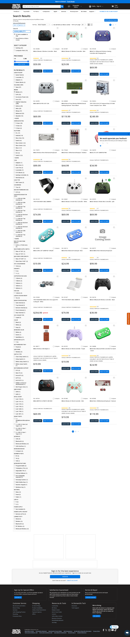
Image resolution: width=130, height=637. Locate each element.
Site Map (54, 622)
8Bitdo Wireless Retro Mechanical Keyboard (45, 152)
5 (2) (17, 502)
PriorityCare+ (74, 11)
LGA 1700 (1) (19, 411)
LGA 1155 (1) (19, 404)
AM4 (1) (18, 391)
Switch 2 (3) (19, 155)
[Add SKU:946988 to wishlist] (114, 325)
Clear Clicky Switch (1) (22, 356)
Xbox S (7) (19, 148)
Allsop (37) (19, 111)
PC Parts (36, 11)
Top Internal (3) (20, 305)
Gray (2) (18, 327)
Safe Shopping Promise (19, 612)
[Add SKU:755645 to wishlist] (86, 129)
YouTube (112, 630)
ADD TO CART (48, 71)
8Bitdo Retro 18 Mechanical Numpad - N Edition (74, 152)
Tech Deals (71, 2)
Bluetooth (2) (20, 441)
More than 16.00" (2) (22, 261)
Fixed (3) (18, 347)
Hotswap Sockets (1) (22, 479)
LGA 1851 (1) (19, 414)
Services (63, 11)
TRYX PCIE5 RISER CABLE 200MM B (42, 201)
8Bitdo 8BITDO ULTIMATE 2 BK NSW (42, 401)
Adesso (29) (19, 106)
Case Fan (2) (19, 167)
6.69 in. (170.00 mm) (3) (21, 245)
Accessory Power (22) (22, 97)
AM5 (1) (18, 394)
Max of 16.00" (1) (21, 259)
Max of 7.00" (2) (20, 251)
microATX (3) (19, 375)
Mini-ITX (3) (19, 373)
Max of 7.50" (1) (20, 254)
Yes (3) (18, 298)
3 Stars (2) (19, 128)
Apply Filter (21, 64)
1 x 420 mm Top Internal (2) (20, 235)
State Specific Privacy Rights (55, 631)
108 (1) (18, 461)
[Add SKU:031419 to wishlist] (58, 178)
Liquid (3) (18, 317)
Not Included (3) (20, 509)
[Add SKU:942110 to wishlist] (86, 227)
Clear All (15, 28)
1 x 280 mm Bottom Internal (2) (22, 223)
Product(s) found (111, 20)
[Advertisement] (49, 546)
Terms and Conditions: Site (31, 632)
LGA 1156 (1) (19, 406)
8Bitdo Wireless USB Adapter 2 (41, 348)
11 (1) (17, 273)
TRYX (16, 25)
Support (91, 11)
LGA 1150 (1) (19, 399)
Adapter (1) (19, 80)
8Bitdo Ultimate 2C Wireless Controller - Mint (73, 51)
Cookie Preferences (81, 632)
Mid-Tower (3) (20, 182)
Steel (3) (18, 494)
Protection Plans (17, 616)
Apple (55, 11)
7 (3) (17, 342)
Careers (54, 614)
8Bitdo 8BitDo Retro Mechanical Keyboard (101, 250)
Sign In (65, 577)
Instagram (109, 630)
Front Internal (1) (21, 310)
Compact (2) (19, 451)
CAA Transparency (68, 631)
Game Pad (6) (20, 75)
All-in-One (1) (19, 165)
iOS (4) (18, 153)
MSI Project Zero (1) (22, 387)
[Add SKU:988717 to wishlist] (58, 325)
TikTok (115, 630)
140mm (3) (19, 281)
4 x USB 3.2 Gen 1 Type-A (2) (21, 429)
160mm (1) (19, 283)
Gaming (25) (19, 48)
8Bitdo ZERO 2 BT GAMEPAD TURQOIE (43, 250)
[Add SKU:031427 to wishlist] (86, 276)
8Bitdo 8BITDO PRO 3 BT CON (41, 103)
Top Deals (26, 11)
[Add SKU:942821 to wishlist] (86, 178)
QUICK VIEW (37, 71)
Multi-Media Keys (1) (22, 482)
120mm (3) (19, 278)
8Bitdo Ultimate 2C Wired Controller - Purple (73, 348)
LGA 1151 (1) (19, 401)
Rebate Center (56, 610)
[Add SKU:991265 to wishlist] (114, 28)
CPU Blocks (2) (20, 172)
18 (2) (17, 458)
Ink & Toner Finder (57, 612)
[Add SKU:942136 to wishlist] (114, 276)
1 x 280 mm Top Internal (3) (20, 207)
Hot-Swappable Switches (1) (20, 476)
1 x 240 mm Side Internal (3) (20, 199)
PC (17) (18, 133)
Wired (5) (18, 519)
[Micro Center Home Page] (16, 6)
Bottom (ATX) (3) (21, 514)
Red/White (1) (20, 337)
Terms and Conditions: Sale (45, 632)
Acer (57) (18, 99)
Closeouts (74, 606)
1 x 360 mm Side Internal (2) (20, 231)
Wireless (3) (19, 521)
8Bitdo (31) (19, 92)
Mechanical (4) (20, 177)
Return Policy (16, 608)
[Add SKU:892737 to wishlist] (114, 227)
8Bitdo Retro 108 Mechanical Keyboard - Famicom (103, 401)
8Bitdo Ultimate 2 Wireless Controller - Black (45, 51)
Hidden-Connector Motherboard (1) (21, 383)
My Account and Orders (19, 606)
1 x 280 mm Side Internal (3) (20, 203)
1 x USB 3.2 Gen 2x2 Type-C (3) (22, 425)
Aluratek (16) (19, 116)
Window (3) (19, 352)
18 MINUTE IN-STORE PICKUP (108, 11)
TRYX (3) (18, 266)
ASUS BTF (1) (20, 380)
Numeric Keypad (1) (21, 484)
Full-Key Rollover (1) (21, 473)
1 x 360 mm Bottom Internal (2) (22, 227)
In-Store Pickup (36, 606)
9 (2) (17, 271)
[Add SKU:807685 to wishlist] (114, 378)
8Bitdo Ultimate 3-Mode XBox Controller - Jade (102, 201)
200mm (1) (19, 288)
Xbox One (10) (20, 138)
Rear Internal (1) (20, 312)
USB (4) (18, 439)
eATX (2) (18, 378)
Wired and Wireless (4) (22, 444)
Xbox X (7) (19, 150)
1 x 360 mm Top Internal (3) (20, 211)
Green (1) (18, 335)
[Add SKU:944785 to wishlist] (58, 80)
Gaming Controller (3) (22, 175)
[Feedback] (128, 318)
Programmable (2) (21, 466)
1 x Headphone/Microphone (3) (22, 420)
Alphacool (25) (20, 113)
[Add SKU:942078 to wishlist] (114, 129)
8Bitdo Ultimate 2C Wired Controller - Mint (73, 401)
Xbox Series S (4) (20, 143)
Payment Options (37, 612)
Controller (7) (19, 77)
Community (55, 606)
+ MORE (16, 118)
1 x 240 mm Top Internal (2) (20, 219)
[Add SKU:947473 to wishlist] (114, 178)
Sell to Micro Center (57, 616)
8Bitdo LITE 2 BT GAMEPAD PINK (98, 152)
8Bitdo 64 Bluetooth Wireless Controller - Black (102, 299)
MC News (84, 11)
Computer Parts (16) (22, 50)
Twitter (106, 630)
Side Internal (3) (20, 303)
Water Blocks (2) (20, 82)
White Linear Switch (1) (21, 364)
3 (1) (17, 504)
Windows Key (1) (20, 487)
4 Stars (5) (19, 125)
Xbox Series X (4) (20, 145)
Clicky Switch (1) (20, 359)
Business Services (57, 618)
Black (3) (18, 322)
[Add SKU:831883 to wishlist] (86, 378)
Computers (46, 11)
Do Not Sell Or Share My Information (82, 631)
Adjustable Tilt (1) (21, 470)
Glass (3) (18, 492)
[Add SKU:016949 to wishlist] (58, 276)
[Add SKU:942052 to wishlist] (58, 227)
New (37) (18, 87)
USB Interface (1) (21, 446)
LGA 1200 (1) (19, 409)
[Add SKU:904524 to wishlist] (114, 80)
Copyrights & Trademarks (60, 632)
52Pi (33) (18, 94)
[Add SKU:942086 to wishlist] (58, 28)
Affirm (34, 614)
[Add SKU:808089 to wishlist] (86, 80)
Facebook (103, 630)
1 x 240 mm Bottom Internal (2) (22, 215)
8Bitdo (21, 25)
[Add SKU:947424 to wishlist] (58, 378)
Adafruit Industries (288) (21, 102)
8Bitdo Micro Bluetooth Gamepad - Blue (72, 250)
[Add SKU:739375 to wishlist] (58, 129)
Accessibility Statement (41, 631)
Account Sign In (72, 632)
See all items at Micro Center (22, 39)
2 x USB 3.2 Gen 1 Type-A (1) (21, 433)
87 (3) (17, 456)
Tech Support (75, 608)
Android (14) (19, 135)
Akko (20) (18, 108)
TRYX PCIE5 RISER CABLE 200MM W (71, 299)
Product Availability (37, 608)
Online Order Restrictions (39, 610)
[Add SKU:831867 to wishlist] (86, 28)
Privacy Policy (96, 631)
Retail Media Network (57, 620)
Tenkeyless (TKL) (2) (22, 468)
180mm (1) (19, 286)
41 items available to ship (22, 35)
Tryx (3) (18, 187)
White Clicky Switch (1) (22, 361)
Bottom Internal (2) (21, 308)
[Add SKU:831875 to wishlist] (86, 325)
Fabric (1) (18, 497)
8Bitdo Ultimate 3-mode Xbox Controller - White (74, 201)
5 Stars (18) (19, 123)
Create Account (72, 580)
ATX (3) (18, 192)
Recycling (15, 614)
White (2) (18, 325)
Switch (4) (18, 140)
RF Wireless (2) (20, 526)
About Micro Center (29, 631)
